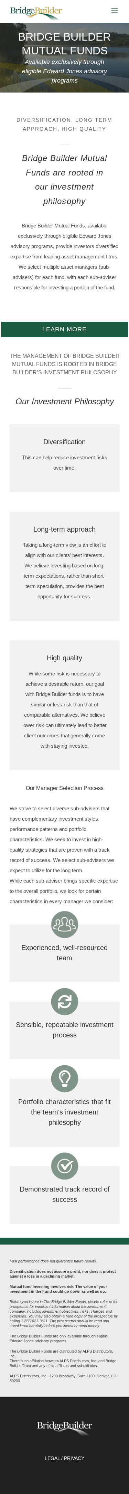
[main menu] (115, 10)
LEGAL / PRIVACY (64, 1458)
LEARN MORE (64, 329)
